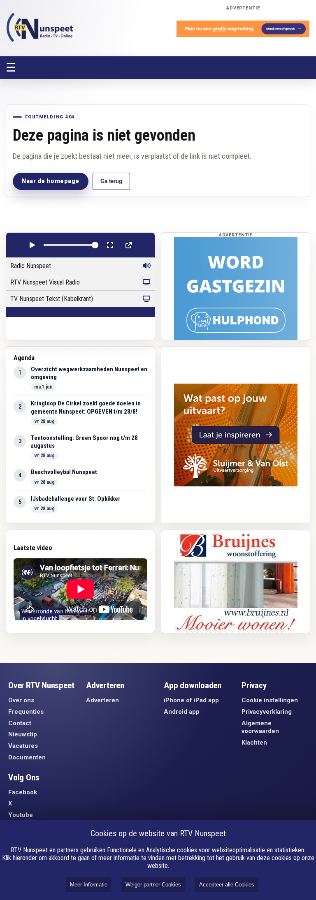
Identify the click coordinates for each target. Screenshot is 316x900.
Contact (19, 723)
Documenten (27, 757)
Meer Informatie (88, 884)
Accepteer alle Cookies (226, 884)
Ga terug (111, 181)
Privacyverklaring (267, 711)
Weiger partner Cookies (153, 884)
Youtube (20, 815)
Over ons (21, 700)
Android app (182, 711)
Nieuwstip (22, 734)
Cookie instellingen (270, 700)
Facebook (22, 792)
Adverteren (102, 700)
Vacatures (23, 746)
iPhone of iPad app (191, 700)
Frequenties (26, 711)
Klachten (254, 742)
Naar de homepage (50, 181)
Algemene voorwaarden (260, 727)
